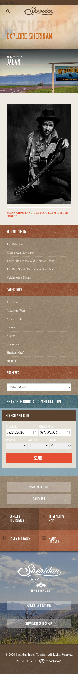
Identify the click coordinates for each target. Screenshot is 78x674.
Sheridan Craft (15, 352)
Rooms (10, 440)
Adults (32, 440)
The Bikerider (15, 244)
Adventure (12, 302)
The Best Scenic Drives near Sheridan (29, 269)
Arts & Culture (15, 319)
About (20, 661)
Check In (12, 426)
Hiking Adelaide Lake (20, 252)
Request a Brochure (39, 605)
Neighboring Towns (18, 277)
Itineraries (12, 344)
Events (10, 327)
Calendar (39, 499)
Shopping (12, 360)
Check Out (46, 426)
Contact (31, 661)
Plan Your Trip (38, 487)
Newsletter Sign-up (39, 623)
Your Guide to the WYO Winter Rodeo (30, 261)
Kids (53, 440)
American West (15, 310)
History (11, 336)
